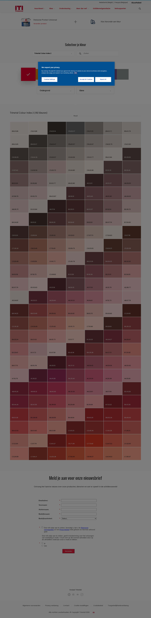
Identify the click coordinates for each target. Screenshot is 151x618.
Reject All (103, 79)
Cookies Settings (49, 79)
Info (75, 73)
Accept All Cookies (86, 79)
